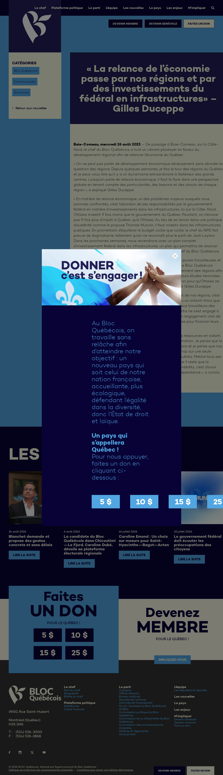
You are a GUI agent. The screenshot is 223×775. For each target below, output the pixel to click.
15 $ (183, 501)
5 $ (106, 501)
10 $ (144, 501)
